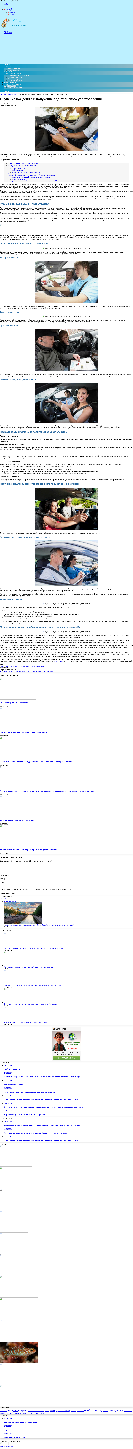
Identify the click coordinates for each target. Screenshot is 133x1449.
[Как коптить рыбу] (16, 1166)
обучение (22, 666)
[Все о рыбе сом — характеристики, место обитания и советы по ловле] (14, 1021)
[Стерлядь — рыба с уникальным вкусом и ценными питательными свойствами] (14, 984)
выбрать (22, 1410)
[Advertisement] (66, 49)
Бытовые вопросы (12, 86)
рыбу (24, 1413)
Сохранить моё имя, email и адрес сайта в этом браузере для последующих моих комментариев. (37, 889)
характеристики (37, 1413)
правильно (104, 1411)
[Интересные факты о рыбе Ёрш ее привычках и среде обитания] (19, 1406)
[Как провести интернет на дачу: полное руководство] (16, 728)
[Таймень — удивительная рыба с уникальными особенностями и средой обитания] (14, 947)
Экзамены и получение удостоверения (26, 172)
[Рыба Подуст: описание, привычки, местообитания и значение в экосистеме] (19, 1384)
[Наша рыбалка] (13, 28)
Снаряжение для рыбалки (17, 79)
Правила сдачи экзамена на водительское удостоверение (29, 174)
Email (2, 882)
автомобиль (3, 1411)
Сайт (2, 886)
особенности (92, 1410)
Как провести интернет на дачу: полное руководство (24, 732)
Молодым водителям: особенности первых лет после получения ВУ (32, 181)
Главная (3, 94)
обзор (67, 1411)
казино (35, 1411)
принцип (2, 1413)
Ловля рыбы (9, 67)
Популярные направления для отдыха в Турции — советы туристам (28, 967)
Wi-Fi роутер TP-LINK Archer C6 (14, 703)
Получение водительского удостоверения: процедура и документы (32, 176)
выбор (15, 1411)
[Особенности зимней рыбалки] (14, 1319)
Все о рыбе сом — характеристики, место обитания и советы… (26, 1022)
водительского (5, 666)
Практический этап (18, 170)
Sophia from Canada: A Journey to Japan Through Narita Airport (28, 850)
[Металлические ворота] (14, 1340)
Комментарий (5, 875)
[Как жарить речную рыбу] (19, 1297)
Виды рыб (8, 72)
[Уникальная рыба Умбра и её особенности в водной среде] (19, 1231)
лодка (57, 1411)
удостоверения (39, 666)
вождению (14, 666)
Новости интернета (15, 88)
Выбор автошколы (18, 167)
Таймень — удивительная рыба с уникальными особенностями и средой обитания (33, 948)
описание (73, 1411)
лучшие (62, 1411)
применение (128, 1411)
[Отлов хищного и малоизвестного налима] (12, 1275)
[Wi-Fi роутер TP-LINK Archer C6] (18, 699)
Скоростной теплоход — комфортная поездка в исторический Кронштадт (30, 1004)
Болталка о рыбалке (12, 84)
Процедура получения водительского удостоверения (31, 177)
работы (6, 1413)
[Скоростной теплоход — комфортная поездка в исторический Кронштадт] (14, 1002)
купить (47, 1411)
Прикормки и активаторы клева (19, 75)
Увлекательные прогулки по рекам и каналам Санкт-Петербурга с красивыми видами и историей (39, 925)
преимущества (116, 1410)
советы (28, 1413)
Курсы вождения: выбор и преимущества (23, 163)
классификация (42, 1411)
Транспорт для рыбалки (16, 81)
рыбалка (19, 1413)
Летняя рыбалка (14, 70)
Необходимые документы (21, 179)
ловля (52, 1411)
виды (10, 1410)
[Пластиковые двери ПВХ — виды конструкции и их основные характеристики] (19, 758)
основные (80, 1411)
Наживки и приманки (15, 77)
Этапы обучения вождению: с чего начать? (23, 165)
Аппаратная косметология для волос (17, 820)
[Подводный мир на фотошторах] (14, 1253)
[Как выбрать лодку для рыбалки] (14, 1188)
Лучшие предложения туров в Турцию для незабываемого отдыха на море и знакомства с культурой (47, 791)
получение (30, 666)
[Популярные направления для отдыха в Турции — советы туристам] (14, 965)
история (30, 1411)
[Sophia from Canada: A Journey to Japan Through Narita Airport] (19, 846)
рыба (12, 1413)
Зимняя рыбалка (14, 68)
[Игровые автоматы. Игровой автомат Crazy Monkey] (14, 1210)
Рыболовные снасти (13, 74)
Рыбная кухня (10, 82)
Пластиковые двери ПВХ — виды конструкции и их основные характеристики (36, 762)
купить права (58, 661)
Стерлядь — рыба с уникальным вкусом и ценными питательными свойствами (32, 985)
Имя (2, 878)
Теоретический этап (19, 169)
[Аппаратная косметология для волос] (16, 816)
